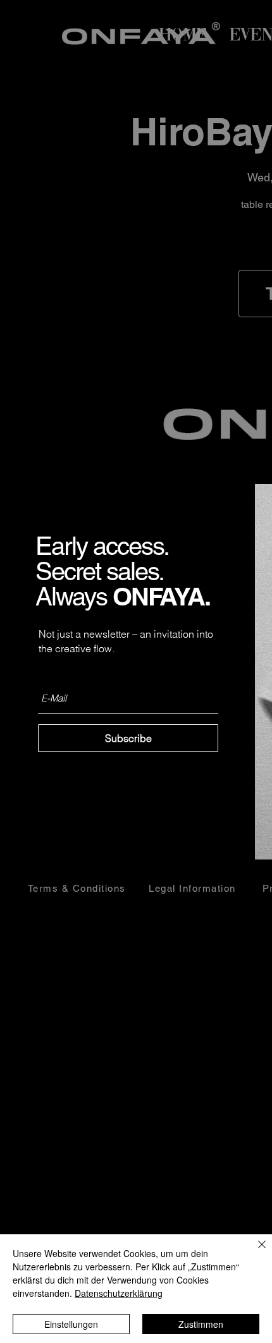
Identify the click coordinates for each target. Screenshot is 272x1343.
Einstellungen (71, 1324)
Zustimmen (200, 1324)
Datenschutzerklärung (119, 1293)
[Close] (254, 1252)
